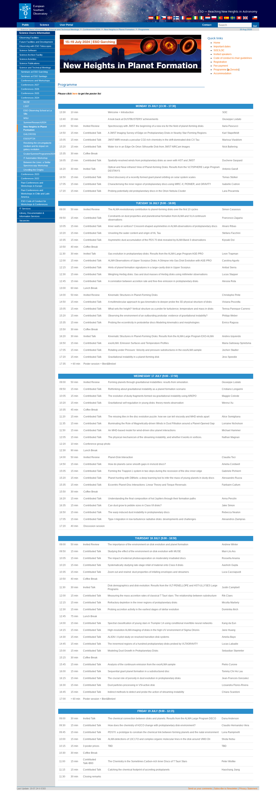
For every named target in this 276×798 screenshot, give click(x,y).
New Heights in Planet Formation (119, 29)
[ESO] (25, 11)
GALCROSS (29, 134)
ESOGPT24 (29, 138)
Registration (220, 61)
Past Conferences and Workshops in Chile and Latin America (35, 193)
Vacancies (24, 220)
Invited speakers (223, 54)
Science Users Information (33, 29)
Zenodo (234, 69)
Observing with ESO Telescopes (35, 46)
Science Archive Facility (31, 55)
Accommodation (222, 73)
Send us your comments (200, 788)
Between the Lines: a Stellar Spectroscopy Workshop (37, 164)
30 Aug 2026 (245, 29)
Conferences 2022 (30, 178)
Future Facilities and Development (36, 42)
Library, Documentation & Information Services (31, 215)
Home (217, 42)
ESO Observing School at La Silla (37, 112)
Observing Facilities (29, 37)
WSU (25, 118)
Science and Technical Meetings (64, 29)
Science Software (28, 50)
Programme (143, 29)
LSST (26, 106)
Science (44, 24)
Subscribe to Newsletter (225, 788)
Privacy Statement (248, 788)
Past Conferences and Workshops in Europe (32, 184)
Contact (206, 24)
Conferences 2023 (30, 174)
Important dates (222, 46)
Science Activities (27, 59)
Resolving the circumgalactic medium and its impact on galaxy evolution (37, 146)
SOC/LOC (219, 50)
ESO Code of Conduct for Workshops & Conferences (34, 203)
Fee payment (221, 65)
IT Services (25, 208)
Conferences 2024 (91, 29)
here (75, 93)
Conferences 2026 (30, 89)
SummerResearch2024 (34, 122)
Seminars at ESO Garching (34, 72)
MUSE (26, 102)
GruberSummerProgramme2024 (39, 154)
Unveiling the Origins (33, 170)
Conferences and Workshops (35, 80)
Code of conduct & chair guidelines (233, 58)
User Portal (66, 24)
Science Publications (29, 63)
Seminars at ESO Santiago (34, 76)
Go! (255, 26)
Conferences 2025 (30, 93)
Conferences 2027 (30, 85)
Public (25, 24)
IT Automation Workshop (35, 158)
